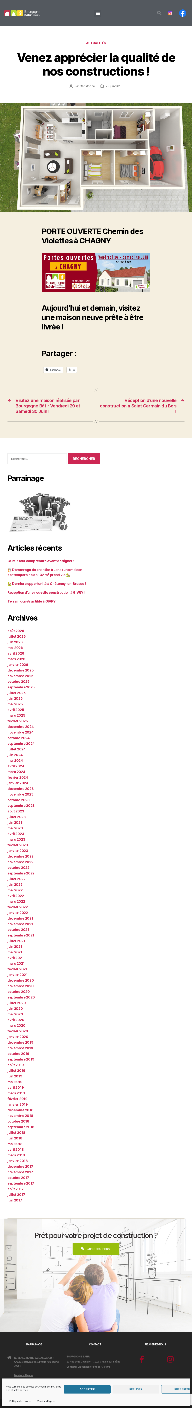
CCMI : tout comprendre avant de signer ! (41, 561)
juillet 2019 (16, 1071)
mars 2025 (16, 715)
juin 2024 (15, 755)
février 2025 (18, 721)
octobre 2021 (18, 930)
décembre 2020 (21, 980)
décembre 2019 (20, 1042)
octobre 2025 (19, 682)
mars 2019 (16, 1093)
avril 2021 (15, 958)
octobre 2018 (18, 1121)
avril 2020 (16, 1020)
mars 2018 (16, 1155)
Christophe (87, 86)
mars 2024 (16, 772)
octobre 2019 (18, 1054)
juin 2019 (15, 1076)
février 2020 (18, 1031)
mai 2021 (15, 952)
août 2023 (16, 811)
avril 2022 (16, 896)
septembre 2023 (21, 806)
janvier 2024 (18, 783)
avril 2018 (16, 1149)
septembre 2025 (21, 687)
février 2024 (18, 777)
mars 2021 (16, 963)
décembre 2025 (21, 670)
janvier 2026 (18, 665)
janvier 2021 (18, 975)
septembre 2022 (21, 873)
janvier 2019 (18, 1104)
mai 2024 (15, 760)
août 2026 (16, 631)
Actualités (96, 43)
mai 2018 (15, 1144)
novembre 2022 (20, 862)
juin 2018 (15, 1138)
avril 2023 (16, 834)
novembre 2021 (20, 924)
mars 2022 (16, 901)
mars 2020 (17, 1025)
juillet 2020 (17, 1003)
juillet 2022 (17, 879)
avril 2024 (16, 766)
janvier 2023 (18, 851)
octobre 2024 (19, 738)
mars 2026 (16, 659)
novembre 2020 (21, 986)
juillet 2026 (17, 636)
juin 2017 (15, 1200)
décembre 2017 (20, 1166)
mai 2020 (15, 1014)
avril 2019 (16, 1087)
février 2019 (18, 1099)
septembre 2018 (21, 1127)
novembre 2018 (20, 1116)
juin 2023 (15, 822)
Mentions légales (46, 1401)
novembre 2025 (21, 676)
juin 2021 (15, 947)
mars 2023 (16, 839)
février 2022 (18, 907)
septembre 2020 (21, 997)
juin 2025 (15, 698)
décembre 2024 (21, 727)
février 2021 (17, 969)
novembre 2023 (21, 794)
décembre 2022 (21, 856)
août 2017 (16, 1189)
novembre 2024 (21, 732)
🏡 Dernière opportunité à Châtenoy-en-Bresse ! (47, 584)
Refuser (135, 1389)
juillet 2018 (16, 1133)
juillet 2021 (16, 941)
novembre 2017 (20, 1172)
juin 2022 (15, 884)
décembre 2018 (20, 1110)
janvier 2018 (18, 1161)
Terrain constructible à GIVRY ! (33, 601)
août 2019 (16, 1065)
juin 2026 (15, 642)
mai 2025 (15, 704)
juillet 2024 (17, 749)
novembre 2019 (20, 1048)
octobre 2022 (18, 868)
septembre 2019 (21, 1059)
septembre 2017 (21, 1183)
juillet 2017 (16, 1195)
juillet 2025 (17, 693)
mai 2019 (15, 1082)
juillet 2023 (17, 817)
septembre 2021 (21, 935)
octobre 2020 (19, 992)
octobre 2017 (18, 1178)
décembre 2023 (21, 789)
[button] (97, 13)
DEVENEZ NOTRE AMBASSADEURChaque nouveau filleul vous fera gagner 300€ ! (36, 1362)
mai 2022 (15, 890)
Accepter (87, 1389)
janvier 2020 (18, 1037)
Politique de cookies (20, 1401)
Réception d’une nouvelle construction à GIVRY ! (46, 592)
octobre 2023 (19, 800)
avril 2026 (16, 653)
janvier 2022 (18, 913)
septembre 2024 (21, 744)
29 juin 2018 (114, 86)
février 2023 (18, 845)
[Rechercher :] (36, 459)
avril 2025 (16, 710)
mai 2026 (15, 648)
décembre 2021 (20, 918)
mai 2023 (15, 828)
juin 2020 (15, 1009)
